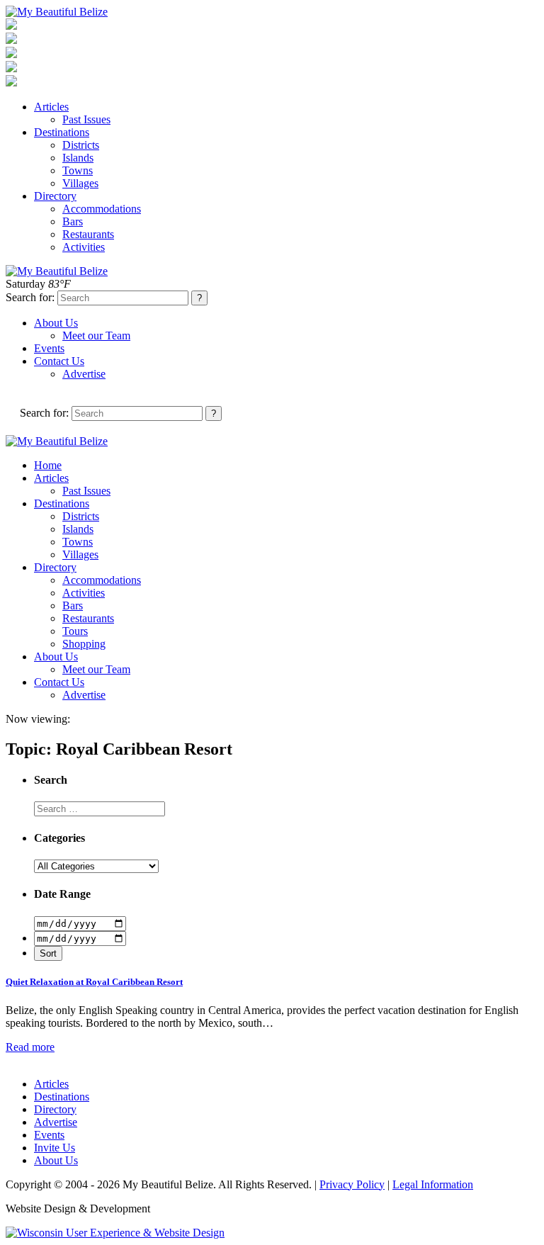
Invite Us (54, 1148)
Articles (51, 107)
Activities (83, 247)
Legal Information (432, 1184)
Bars (72, 221)
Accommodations (101, 209)
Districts (80, 145)
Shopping (84, 644)
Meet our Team (96, 335)
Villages (80, 183)
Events (49, 348)
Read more (30, 1047)
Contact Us (59, 361)
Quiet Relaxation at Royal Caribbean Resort (94, 981)
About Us (56, 323)
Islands (78, 158)
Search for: (30, 297)
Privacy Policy (352, 1184)
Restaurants (88, 234)
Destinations (61, 132)
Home (48, 465)
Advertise (84, 374)
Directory (55, 196)
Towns (77, 170)
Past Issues (86, 119)
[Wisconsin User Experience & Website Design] (115, 1233)
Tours (75, 631)
